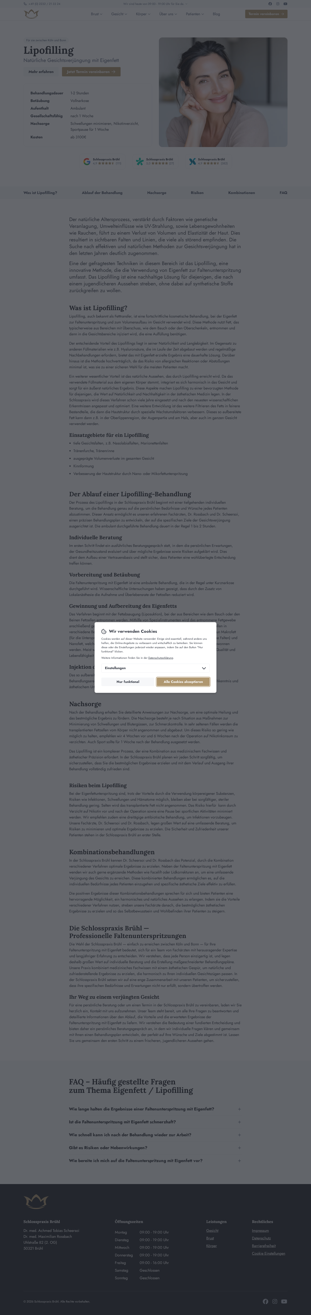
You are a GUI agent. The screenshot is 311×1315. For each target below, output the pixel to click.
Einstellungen (115, 668)
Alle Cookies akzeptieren (183, 681)
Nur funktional (128, 681)
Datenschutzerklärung (160, 658)
